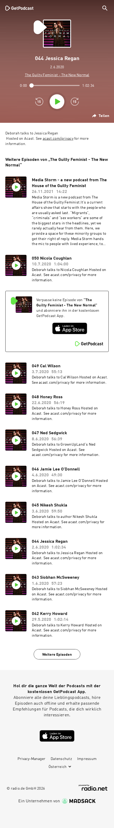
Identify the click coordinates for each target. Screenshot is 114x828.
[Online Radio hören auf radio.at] (93, 787)
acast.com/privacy (58, 139)
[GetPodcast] (19, 8)
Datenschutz (61, 759)
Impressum (87, 759)
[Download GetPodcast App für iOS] (69, 328)
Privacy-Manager (31, 759)
